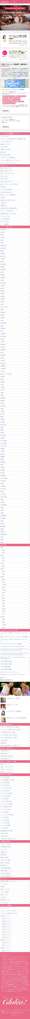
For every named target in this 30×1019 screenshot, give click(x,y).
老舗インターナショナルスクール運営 (9, 184)
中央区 (6, 93)
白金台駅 (3, 285)
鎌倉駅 (2, 250)
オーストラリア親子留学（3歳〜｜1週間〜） (10, 726)
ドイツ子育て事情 (4, 812)
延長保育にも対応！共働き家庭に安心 (10, 101)
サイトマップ (22, 1011)
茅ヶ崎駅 (3, 237)
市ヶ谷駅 (3, 411)
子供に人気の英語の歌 (5, 873)
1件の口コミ (13, 91)
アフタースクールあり (16, 99)
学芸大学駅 (3, 344)
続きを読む (25, 43)
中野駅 (2, 499)
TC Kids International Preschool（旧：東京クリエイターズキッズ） (14, 640)
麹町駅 (2, 416)
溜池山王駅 (3, 312)
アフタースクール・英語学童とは (8, 157)
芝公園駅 (3, 274)
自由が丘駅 (3, 424)
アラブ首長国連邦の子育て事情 (7, 780)
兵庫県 (2, 563)
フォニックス (3, 849)
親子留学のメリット (5, 753)
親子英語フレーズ (4, 865)
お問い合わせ (5, 1013)
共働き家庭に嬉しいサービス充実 (8, 213)
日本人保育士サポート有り (6, 181)
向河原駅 (3, 360)
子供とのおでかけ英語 (5, 860)
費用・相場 (3, 152)
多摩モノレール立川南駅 (6, 373)
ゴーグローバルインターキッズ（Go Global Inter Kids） (13, 646)
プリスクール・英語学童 (6, 984)
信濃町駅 (3, 448)
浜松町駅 (3, 387)
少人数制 (3, 197)
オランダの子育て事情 (5, 796)
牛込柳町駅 (3, 518)
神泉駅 (2, 242)
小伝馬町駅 (10, 93)
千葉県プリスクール (5, 948)
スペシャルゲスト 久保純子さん (14, 711)
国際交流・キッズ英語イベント (7, 772)
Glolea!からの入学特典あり (7, 189)
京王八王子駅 (3, 496)
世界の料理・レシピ (5, 900)
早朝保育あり (3, 205)
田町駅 (2, 331)
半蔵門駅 (3, 419)
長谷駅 (2, 513)
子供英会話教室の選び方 (6, 846)
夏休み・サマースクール (6, 764)
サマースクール (24, 973)
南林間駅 (3, 456)
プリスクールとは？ (5, 136)
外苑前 (2, 357)
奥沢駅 (2, 427)
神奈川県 (3, 616)
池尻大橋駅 (3, 355)
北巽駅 (2, 537)
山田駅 (2, 491)
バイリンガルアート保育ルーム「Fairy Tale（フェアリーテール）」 (14, 633)
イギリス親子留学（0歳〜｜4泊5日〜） (9, 735)
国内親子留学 (3, 743)
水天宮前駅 (23, 93)
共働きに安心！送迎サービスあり (9, 103)
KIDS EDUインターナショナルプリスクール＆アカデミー (13, 674)
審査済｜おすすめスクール (21, 96)
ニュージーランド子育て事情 (7, 814)
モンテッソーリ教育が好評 (6, 210)
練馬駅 (2, 529)
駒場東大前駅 (3, 245)
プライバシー (9, 1011)
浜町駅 (22, 4)
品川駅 (2, 304)
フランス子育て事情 (5, 822)
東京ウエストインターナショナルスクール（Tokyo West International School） (13, 658)
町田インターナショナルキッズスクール (9, 672)
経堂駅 (2, 379)
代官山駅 (3, 277)
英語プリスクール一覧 (12, 704)
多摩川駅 (3, 467)
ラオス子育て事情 (4, 828)
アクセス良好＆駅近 (6, 99)
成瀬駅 (2, 507)
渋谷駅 (2, 240)
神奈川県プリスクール (5, 940)
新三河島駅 (3, 480)
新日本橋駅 (3, 435)
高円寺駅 (3, 502)
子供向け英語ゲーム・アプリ (7, 870)
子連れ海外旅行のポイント (6, 758)
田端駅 (2, 392)
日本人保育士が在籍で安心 (6, 192)
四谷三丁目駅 (3, 446)
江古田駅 (3, 232)
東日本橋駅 (3, 283)
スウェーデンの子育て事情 (6, 804)
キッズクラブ (3, 897)
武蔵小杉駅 (3, 363)
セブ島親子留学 (4, 740)
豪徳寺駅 (3, 381)
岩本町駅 (3, 438)
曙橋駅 (2, 430)
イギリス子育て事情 (5, 782)
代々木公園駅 (3, 443)
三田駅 (2, 272)
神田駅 (2, 432)
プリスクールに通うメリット (7, 141)
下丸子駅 (3, 390)
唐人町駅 (3, 339)
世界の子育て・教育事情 (15, 974)
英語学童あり (3, 186)
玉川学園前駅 (3, 504)
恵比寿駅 (3, 291)
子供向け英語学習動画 (5, 868)
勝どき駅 (3, 403)
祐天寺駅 (3, 347)
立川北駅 (3, 451)
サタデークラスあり (5, 221)
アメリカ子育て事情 (5, 777)
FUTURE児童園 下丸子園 (6, 661)
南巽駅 (2, 539)
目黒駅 (2, 288)
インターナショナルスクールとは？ (8, 910)
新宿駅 (2, 521)
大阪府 (2, 568)
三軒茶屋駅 (3, 248)
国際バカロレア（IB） (5, 889)
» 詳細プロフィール (23, 45)
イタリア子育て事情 (5, 785)
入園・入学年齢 (4, 146)
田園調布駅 (3, 365)
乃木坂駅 (3, 299)
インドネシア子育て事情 (6, 788)
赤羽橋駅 (3, 266)
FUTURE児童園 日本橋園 (6, 669)
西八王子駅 (3, 488)
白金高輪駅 (3, 333)
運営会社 (3, 1011)
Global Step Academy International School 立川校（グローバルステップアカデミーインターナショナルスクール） (15, 649)
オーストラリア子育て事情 (6, 793)
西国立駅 (3, 454)
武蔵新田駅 (3, 462)
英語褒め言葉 (3, 854)
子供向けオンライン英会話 (13, 698)
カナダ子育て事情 (4, 798)
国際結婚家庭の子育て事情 (6, 830)
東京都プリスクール (5, 915)
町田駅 (2, 408)
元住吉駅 (3, 422)
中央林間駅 (3, 368)
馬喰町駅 (3, 400)
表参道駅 (3, 296)
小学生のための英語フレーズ (7, 876)
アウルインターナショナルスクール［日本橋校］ (13, 89)
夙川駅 (2, 352)
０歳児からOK (21, 101)
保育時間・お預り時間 (5, 149)
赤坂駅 (2, 309)
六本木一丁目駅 (4, 307)
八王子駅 (3, 371)
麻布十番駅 (3, 269)
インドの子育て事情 (5, 790)
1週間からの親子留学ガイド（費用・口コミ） (11, 745)
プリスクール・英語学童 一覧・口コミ (9, 913)
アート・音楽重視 (4, 224)
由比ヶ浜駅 (3, 256)
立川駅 (2, 320)
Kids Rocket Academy (7, 117)
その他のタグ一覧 (4, 836)
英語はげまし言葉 (4, 857)
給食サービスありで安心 (6, 168)
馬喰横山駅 (7, 94)
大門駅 (2, 384)
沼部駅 (2, 464)
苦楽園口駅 (3, 349)
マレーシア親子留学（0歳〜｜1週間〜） (9, 737)
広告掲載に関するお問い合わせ (17, 1013)
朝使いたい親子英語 (5, 862)
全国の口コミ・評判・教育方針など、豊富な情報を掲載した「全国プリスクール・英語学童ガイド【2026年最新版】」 (15, 71)
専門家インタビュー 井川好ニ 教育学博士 (17, 717)
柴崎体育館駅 (3, 323)
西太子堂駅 (3, 406)
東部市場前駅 (3, 534)
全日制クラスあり (4, 178)
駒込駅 (2, 483)
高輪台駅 (3, 293)
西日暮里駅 (3, 475)
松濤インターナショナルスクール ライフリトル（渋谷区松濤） (14, 636)
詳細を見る (6, 110)
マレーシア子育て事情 (5, 825)
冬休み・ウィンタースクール (7, 769)
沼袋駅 (2, 234)
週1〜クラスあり (4, 176)
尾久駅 (2, 395)
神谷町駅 (3, 315)
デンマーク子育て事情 (5, 809)
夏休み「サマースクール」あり (8, 96)
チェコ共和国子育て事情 (6, 806)
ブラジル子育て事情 (5, 820)
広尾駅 (2, 280)
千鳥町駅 (3, 470)
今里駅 (2, 542)
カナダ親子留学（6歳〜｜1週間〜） (8, 732)
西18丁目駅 (3, 336)
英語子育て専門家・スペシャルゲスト (9, 881)
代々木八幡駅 (3, 440)
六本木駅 (3, 301)
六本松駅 (3, 341)
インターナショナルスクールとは (8, 162)
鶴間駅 (2, 459)
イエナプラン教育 (4, 892)
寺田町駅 (3, 531)
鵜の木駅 (3, 472)
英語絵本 (3, 886)
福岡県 (2, 555)
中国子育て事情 (4, 833)
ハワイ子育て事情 (4, 817)
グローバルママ (4, 884)
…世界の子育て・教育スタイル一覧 (8, 838)
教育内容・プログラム (5, 144)
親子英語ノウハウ (4, 852)
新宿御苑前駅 (3, 515)
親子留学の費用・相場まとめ (7, 756)
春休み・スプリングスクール (7, 766)
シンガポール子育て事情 (6, 801)
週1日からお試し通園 (5, 154)
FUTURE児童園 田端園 (6, 666)
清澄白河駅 (3, 328)
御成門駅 (3, 317)
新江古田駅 (3, 229)
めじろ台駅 (3, 494)
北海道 (2, 547)
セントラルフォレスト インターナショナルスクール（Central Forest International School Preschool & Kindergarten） (14, 654)
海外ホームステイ (4, 894)
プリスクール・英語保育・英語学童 (13, 4)
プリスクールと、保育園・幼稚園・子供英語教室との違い (13, 138)
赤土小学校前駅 (4, 478)
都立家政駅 (3, 526)
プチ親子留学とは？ (5, 750)
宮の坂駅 (3, 376)
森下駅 (2, 325)
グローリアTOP (3, 4)
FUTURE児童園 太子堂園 (6, 664)
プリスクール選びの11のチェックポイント (10, 160)
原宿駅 (2, 510)
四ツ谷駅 (3, 414)
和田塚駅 (3, 253)
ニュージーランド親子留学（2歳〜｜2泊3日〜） (11, 729)
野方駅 (2, 523)
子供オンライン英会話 (5, 844)
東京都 (3, 93)
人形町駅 (15, 93)
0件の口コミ (12, 119)
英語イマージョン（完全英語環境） (8, 194)
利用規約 (16, 1011)
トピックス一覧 (4, 902)
